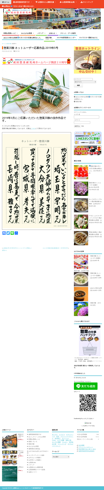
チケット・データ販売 (68, 33)
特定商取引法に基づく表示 (87, 449)
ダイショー (65, 438)
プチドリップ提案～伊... (20, 452)
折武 (57, 436)
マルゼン (65, 442)
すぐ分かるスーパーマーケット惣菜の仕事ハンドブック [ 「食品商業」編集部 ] (89, 358)
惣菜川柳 (49, 38)
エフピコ (62, 434)
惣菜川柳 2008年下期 (81, 271)
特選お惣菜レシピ (10, 33)
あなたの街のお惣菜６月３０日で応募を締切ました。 (23, 37)
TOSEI (54, 440)
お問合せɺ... (20, 468)
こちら (33, 128)
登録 (82, 126)
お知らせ (52, 33)
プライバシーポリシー (86, 447)
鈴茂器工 (58, 438)
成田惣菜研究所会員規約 (86, 451)
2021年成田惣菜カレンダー (66, 37)
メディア (40, 33)
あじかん (55, 434)
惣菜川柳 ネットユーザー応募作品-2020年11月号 (95, 275)
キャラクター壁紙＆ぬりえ (88, 37)
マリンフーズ (62, 444)
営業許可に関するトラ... (20, 436)
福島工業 (68, 440)
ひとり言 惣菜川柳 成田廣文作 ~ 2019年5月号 (55, 248)
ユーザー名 (77, 114)
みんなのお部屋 (26, 33)
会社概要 (81, 445)
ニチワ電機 (60, 440)
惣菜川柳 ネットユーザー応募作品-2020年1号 (95, 258)
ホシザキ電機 (56, 442)
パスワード (77, 120)
